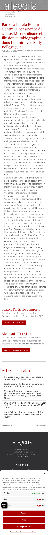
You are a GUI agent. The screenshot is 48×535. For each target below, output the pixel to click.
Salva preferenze (24, 527)
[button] (44, 473)
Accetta (24, 513)
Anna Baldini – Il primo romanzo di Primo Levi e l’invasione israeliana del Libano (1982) (24, 414)
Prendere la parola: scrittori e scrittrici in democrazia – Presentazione (24, 378)
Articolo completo (14, 323)
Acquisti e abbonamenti (16, 350)
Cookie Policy (14, 532)
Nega (24, 520)
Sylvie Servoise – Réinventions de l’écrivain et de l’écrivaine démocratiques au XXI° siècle (25, 405)
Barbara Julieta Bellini (14, 50)
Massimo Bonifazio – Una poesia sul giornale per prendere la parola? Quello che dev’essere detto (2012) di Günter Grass (23, 394)
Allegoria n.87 (31, 50)
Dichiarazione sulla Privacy (28, 532)
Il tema (41, 50)
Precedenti (7, 426)
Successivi (40, 426)
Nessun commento (9, 52)
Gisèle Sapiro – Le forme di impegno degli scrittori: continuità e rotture (24, 385)
